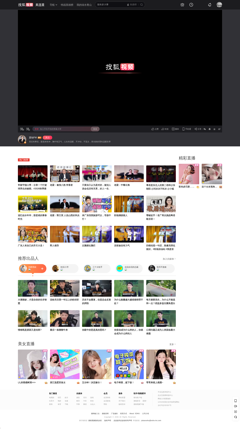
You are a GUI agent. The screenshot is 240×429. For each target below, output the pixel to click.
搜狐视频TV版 (139, 404)
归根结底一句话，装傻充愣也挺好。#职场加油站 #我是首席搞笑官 (160, 249)
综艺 (59, 398)
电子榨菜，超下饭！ (124, 382)
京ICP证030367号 (164, 405)
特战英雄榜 (67, 5)
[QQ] (209, 129)
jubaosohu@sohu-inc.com (151, 420)
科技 (92, 401)
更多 (171, 344)
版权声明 (107, 420)
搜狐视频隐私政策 (95, 420)
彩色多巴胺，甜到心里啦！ (192, 186)
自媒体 (79, 393)
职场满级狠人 (121, 215)
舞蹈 (85, 404)
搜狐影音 (137, 401)
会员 (106, 393)
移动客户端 (138, 398)
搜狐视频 (25, 4)
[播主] (22, 139)
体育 (59, 404)
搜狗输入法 (95, 414)
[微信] (204, 129)
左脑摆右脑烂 (88, 245)
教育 (78, 401)
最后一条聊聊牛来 (59, 330)
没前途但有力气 (122, 245)
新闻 (50, 404)
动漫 (66, 401)
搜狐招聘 (105, 414)
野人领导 (54, 245)
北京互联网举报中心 (165, 395)
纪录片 (51, 401)
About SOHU (134, 414)
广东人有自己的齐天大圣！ (31, 245)
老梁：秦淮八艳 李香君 (61, 185)
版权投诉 (122, 404)
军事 (78, 404)
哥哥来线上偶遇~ (154, 382)
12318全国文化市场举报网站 (168, 402)
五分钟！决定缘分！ (92, 382)
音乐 (85, 398)
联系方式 (123, 414)
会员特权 (107, 398)
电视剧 (51, 398)
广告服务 (114, 414)
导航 (52, 5)
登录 (37, 129)
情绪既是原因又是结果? (30, 330)
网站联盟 (122, 398)
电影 (59, 401)
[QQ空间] (214, 129)
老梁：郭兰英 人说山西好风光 (64, 215)
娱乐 (66, 398)
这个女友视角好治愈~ (212, 186)
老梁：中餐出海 (122, 185)
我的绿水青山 (84, 5)
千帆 (66, 404)
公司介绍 (145, 414)
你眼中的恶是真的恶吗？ (94, 330)
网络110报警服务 (164, 399)
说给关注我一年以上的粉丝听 (64, 299)
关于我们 (122, 401)
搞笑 (78, 398)
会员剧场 (107, 401)
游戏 (92, 398)
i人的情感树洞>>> (27, 382)
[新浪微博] (219, 129)
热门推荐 (23, 160)
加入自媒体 (168, 259)
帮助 (105, 404)
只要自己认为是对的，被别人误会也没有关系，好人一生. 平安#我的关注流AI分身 (96, 188)
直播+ (144, 401)
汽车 (85, 401)
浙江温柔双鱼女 (58, 382)
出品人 (92, 404)
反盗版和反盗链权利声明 (123, 420)
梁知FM (33, 137)
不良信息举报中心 (164, 392)
